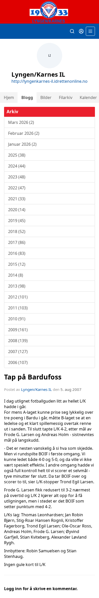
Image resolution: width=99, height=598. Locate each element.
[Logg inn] (81, 31)
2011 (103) (18, 308)
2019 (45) (16, 220)
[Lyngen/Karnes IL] (49, 12)
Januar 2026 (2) (22, 144)
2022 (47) (16, 188)
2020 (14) (16, 209)
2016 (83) (16, 253)
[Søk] (72, 31)
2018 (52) (16, 231)
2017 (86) (16, 242)
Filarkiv (65, 97)
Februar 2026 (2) (23, 133)
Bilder (46, 97)
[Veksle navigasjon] (90, 31)
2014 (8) (15, 275)
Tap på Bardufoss (32, 376)
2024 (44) (16, 166)
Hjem (9, 97)
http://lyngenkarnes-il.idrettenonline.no (49, 81)
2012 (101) (18, 297)
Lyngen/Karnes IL (36, 389)
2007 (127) (18, 351)
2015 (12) (16, 264)
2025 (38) (16, 155)
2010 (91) (16, 319)
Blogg (27, 97)
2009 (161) (18, 330)
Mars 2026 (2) (21, 122)
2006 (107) (18, 362)
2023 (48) (16, 177)
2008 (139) (18, 340)
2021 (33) (16, 199)
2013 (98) (16, 286)
